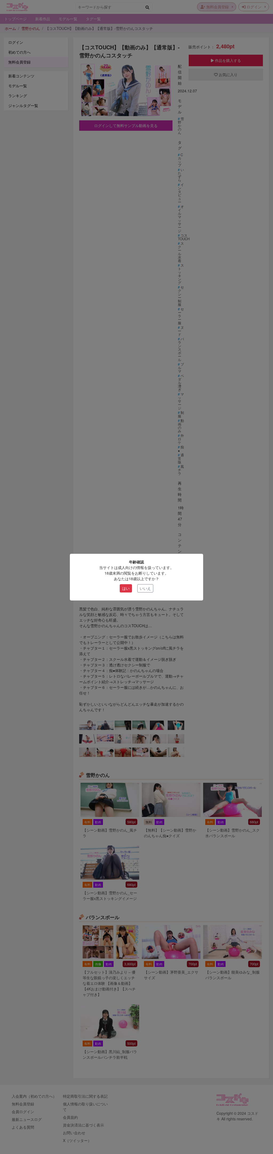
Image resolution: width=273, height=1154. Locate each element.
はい (126, 588)
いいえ (145, 588)
